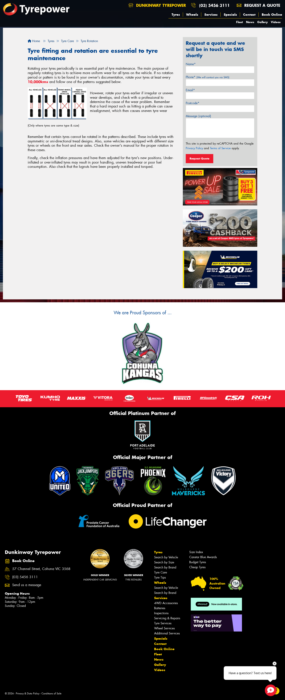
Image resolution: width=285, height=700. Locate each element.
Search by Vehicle (166, 557)
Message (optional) (198, 116)
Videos (276, 22)
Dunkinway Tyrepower (160, 5)
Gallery (262, 22)
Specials (230, 14)
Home (35, 41)
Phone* (207, 77)
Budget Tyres (197, 562)
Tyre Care (160, 572)
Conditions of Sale (51, 693)
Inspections (161, 613)
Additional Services (167, 633)
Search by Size (164, 562)
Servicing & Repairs (167, 618)
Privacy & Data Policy (27, 693)
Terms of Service (220, 148)
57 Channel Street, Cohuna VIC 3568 (41, 569)
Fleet (239, 22)
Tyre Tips (160, 577)
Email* (190, 90)
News (250, 22)
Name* (191, 64)
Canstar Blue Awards (203, 557)
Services (211, 14)
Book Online (272, 14)
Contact (249, 14)
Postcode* (192, 103)
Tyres (176, 14)
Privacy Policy (194, 148)
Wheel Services (164, 628)
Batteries (159, 608)
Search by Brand (165, 567)
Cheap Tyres (197, 567)
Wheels (192, 14)
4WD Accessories (166, 603)
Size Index (196, 552)
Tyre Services (162, 623)
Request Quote (199, 158)
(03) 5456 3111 (214, 5)
